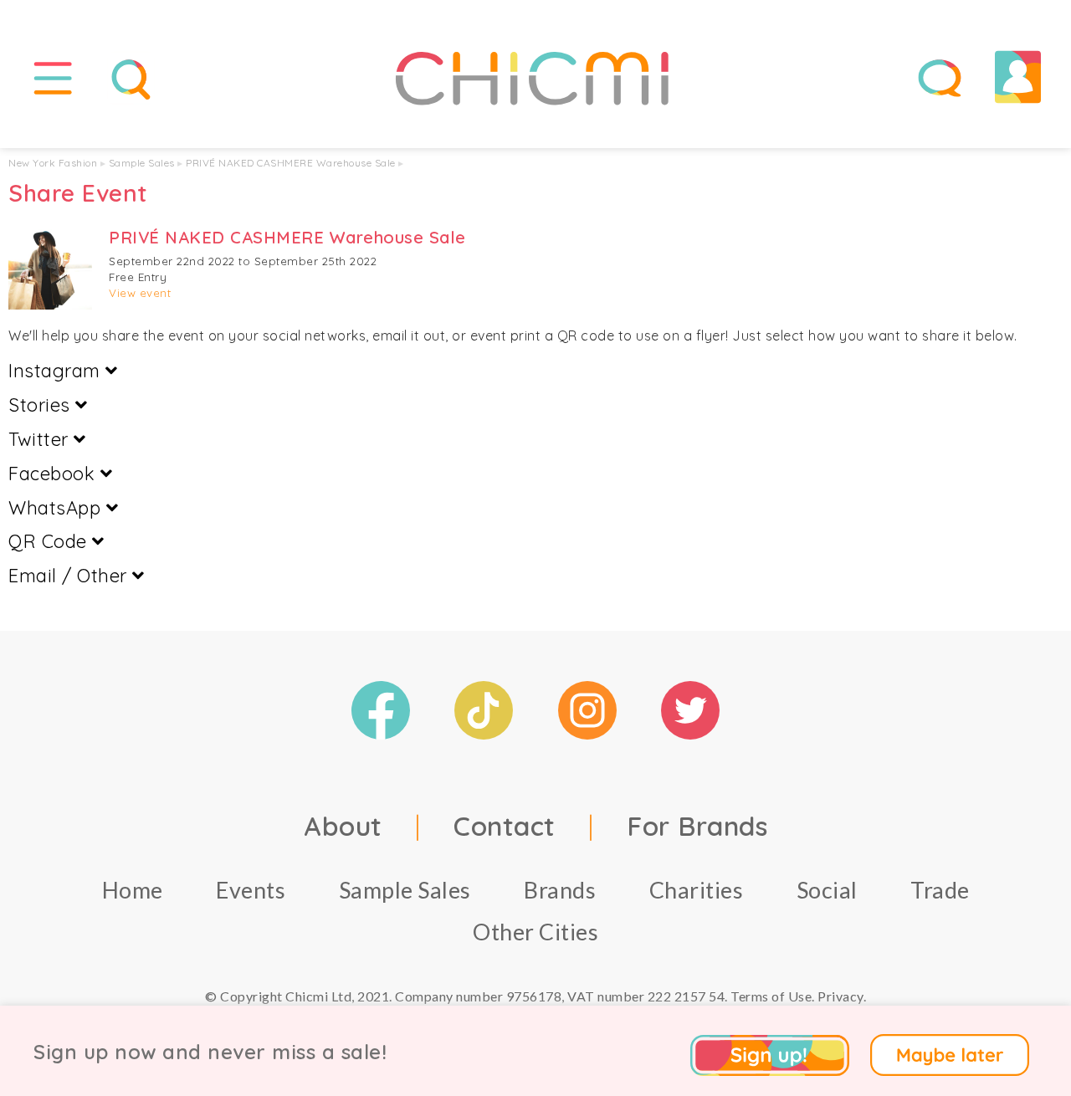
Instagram (56, 370)
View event (140, 293)
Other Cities (535, 931)
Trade (940, 890)
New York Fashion (52, 162)
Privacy (840, 996)
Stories (41, 405)
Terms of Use (771, 996)
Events (250, 890)
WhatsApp (57, 508)
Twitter (41, 439)
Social (827, 890)
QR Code (50, 541)
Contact (505, 825)
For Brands (697, 825)
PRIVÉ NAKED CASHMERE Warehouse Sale (291, 162)
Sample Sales (142, 162)
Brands (560, 890)
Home (132, 890)
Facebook (54, 473)
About (343, 825)
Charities (696, 890)
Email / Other (70, 575)
